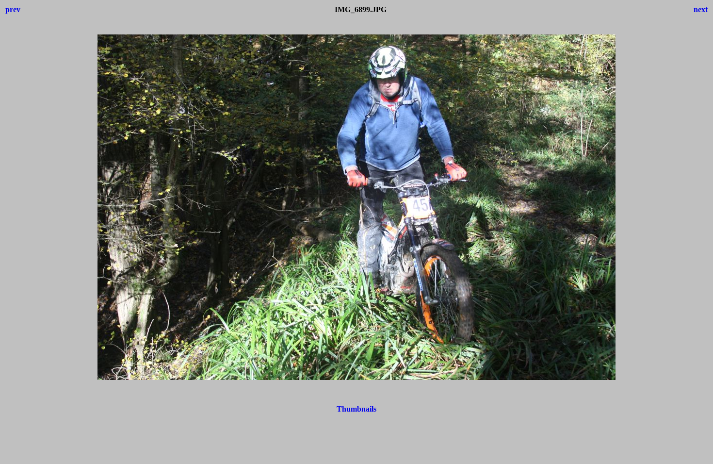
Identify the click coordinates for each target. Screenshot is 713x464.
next (701, 9)
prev (12, 9)
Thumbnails (356, 409)
